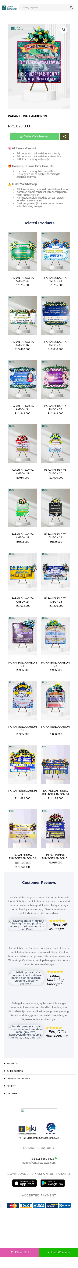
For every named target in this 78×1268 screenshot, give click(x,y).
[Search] (71, 7)
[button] (63, 29)
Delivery (12, 1093)
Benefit (11, 1086)
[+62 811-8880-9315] (56, 1158)
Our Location (15, 1071)
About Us (12, 1063)
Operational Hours (18, 1078)
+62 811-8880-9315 (42, 1158)
